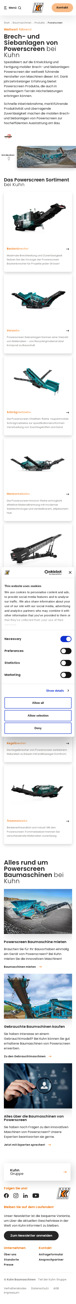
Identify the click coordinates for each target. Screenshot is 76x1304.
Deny (38, 728)
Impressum (11, 1293)
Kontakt (62, 7)
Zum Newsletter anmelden (31, 1235)
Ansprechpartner (51, 1260)
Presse (8, 1265)
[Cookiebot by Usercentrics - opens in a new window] (46, 572)
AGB (56, 1288)
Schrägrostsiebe (19, 412)
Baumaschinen (22, 22)
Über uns (10, 1254)
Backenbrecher (18, 248)
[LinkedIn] (25, 1197)
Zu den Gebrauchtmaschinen (25, 1056)
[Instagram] (15, 1197)
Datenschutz (40, 1288)
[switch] (66, 651)
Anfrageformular (51, 1254)
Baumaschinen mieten (20, 967)
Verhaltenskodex (15, 1288)
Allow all (38, 702)
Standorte (11, 1260)
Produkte (39, 22)
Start (7, 22)
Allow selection (38, 715)
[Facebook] (6, 1197)
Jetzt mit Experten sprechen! (24, 1145)
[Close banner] (70, 572)
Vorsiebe (13, 330)
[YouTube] (36, 1197)
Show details (55, 690)
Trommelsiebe (17, 820)
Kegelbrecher (16, 743)
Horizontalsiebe (18, 493)
